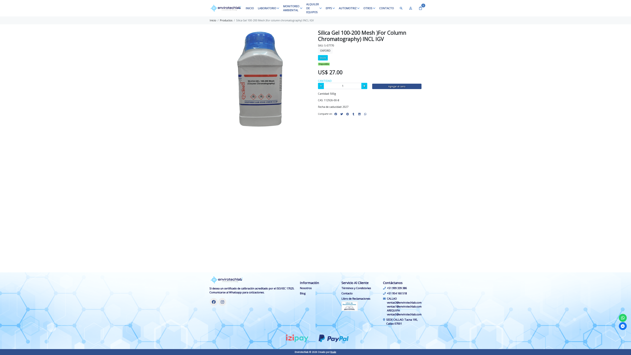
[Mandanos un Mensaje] (623, 326)
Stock (323, 57)
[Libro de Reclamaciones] (349, 306)
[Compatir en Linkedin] (359, 114)
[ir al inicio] (227, 280)
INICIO (250, 8)
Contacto (347, 293)
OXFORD (325, 50)
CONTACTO (386, 8)
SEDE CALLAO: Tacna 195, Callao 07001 (402, 321)
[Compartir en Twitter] (341, 114)
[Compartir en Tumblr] (353, 114)
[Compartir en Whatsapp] (365, 114)
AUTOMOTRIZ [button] (348, 8)
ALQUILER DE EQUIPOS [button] (312, 8)
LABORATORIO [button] (267, 8)
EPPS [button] (329, 8)
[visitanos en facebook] (214, 302)
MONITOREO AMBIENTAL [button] (291, 8)
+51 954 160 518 (397, 293)
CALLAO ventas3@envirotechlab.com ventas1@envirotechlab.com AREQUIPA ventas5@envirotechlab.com (404, 306)
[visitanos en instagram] (222, 302)
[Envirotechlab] (226, 8)
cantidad (325, 81)
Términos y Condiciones (356, 288)
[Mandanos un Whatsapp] (623, 318)
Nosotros (306, 288)
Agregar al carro (396, 86)
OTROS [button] (367, 8)
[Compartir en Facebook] (335, 114)
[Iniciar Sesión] (410, 8)
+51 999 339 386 (397, 288)
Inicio (213, 20)
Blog (303, 293)
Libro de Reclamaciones (355, 298)
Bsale (333, 352)
